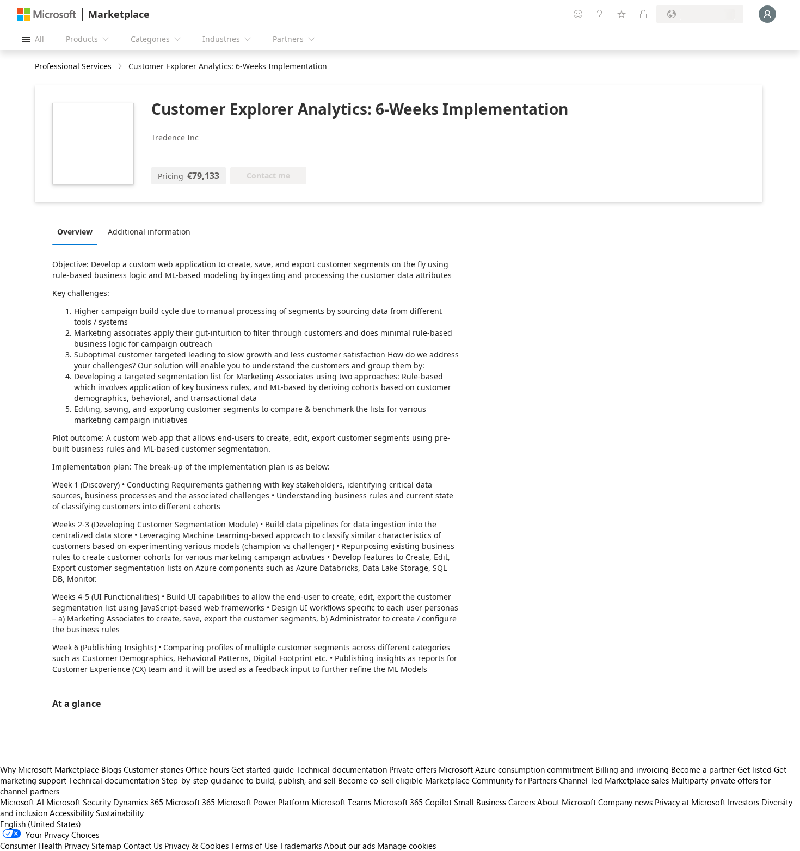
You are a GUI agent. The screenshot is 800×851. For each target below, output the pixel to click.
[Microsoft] (46, 14)
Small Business (480, 802)
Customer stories (153, 769)
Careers (521, 802)
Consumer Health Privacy (44, 845)
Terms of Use (254, 845)
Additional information (149, 231)
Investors (743, 802)
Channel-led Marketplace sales (614, 780)
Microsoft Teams (341, 802)
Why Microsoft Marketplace (49, 769)
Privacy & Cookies (196, 845)
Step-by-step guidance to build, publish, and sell (249, 780)
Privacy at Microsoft (690, 802)
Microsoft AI (22, 802)
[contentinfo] (121, 67)
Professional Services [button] (73, 66)
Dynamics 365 (138, 802)
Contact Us (143, 845)
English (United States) (40, 823)
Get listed (754, 769)
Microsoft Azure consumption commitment (517, 769)
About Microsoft (566, 802)
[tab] (77, 231)
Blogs (111, 769)
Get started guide (262, 769)
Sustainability (120, 812)
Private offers (412, 769)
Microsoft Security (78, 802)
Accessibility (72, 812)
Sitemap (106, 845)
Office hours (207, 769)
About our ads (349, 845)
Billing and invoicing (632, 769)
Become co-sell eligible (380, 780)
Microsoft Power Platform (263, 802)
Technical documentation (341, 769)
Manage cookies (406, 845)
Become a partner (703, 769)
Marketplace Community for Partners (491, 780)
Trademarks (301, 845)
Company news (625, 802)
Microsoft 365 (190, 802)
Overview (75, 231)
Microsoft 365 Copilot (412, 802)
